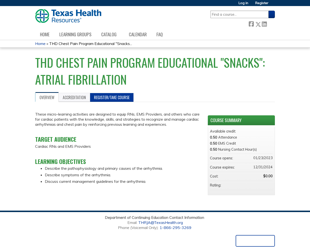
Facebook (251, 23)
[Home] (68, 16)
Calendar (138, 34)
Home (45, 34)
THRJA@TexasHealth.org (160, 222)
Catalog (108, 34)
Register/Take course (112, 97)
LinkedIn (264, 23)
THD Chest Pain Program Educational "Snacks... (90, 43)
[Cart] (273, 4)
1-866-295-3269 (175, 227)
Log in (243, 3)
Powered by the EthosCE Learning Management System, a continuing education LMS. (255, 241)
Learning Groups (75, 34)
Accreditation (74, 97)
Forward (270, 23)
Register (261, 3)
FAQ (159, 34)
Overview (46, 97)
